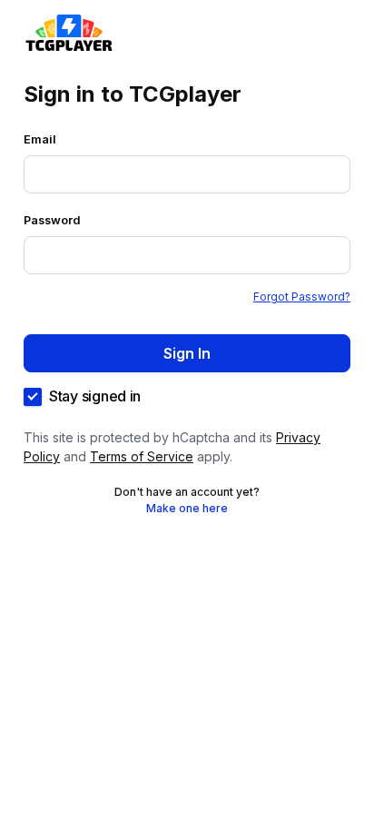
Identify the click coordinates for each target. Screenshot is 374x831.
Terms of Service (141, 456)
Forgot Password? (301, 296)
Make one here (187, 508)
